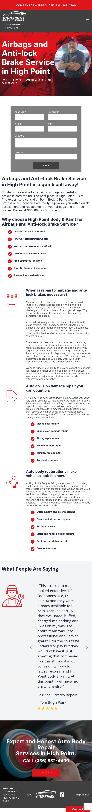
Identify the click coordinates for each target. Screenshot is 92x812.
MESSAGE (19, 136)
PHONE (18, 124)
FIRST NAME (20, 112)
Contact (77, 809)
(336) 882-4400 (82, 794)
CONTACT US (46, 772)
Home (6, 24)
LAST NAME (53, 112)
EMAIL (51, 124)
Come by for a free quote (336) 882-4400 (46, 5)
